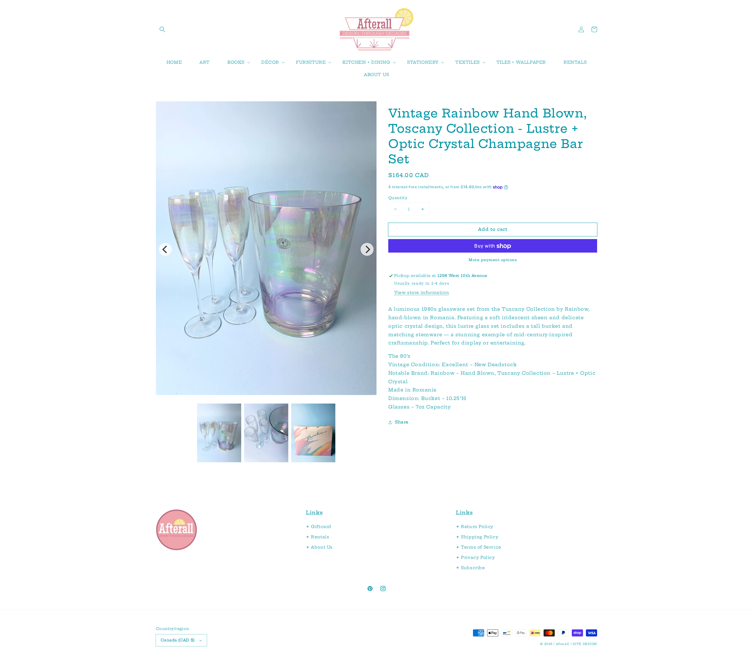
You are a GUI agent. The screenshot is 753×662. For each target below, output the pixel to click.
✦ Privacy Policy (475, 557)
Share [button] (402, 422)
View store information (421, 292)
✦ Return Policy (474, 526)
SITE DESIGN (585, 644)
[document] (266, 249)
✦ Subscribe (470, 567)
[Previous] (165, 249)
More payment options (493, 260)
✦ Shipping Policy (477, 537)
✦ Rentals (317, 537)
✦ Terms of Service (478, 547)
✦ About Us (319, 547)
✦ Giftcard (318, 526)
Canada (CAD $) (178, 640)
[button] (162, 29)
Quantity (397, 197)
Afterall (563, 644)
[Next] (367, 249)
